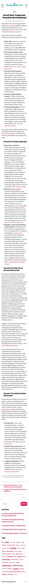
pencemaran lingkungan (9, 477)
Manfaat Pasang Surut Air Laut (11, 32)
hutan (20, 557)
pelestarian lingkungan (8, 133)
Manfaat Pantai (20, 187)
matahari (9, 568)
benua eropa (22, 545)
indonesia (6, 559)
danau (18, 548)
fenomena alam (6, 554)
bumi (13, 548)
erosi (11, 475)
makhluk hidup (17, 566)
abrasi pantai (9, 26)
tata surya (10, 574)
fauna (19, 551)
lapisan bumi (12, 562)
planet (22, 568)
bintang (4, 548)
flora (13, 554)
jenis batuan (14, 559)
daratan (23, 548)
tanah (4, 574)
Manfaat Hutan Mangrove (9, 346)
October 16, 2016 (19, 21)
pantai (22, 475)
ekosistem (9, 551)
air (3, 542)
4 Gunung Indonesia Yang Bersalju (13, 525)
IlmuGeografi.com (11, 581)
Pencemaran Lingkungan (11, 471)
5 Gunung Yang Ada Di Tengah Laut (14, 529)
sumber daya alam (15, 571)
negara (16, 569)
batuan (4, 545)
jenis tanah (5, 562)
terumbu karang (17, 233)
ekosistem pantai (18, 206)
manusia (4, 568)
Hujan (15, 556)
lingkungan (6, 565)
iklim (24, 556)
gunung (10, 556)
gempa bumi (19, 554)
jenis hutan (21, 559)
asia (14, 542)
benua (17, 545)
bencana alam (11, 545)
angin (11, 542)
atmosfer (18, 542)
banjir (22, 542)
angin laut (11, 47)
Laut (14, 11)
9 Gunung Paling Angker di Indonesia (14, 533)
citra (10, 21)
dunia (4, 551)
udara (16, 574)
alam (7, 542)
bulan (8, 548)
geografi (4, 556)
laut (17, 562)
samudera (5, 571)
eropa (15, 551)
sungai (23, 571)
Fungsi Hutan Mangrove (16, 222)
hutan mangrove (16, 189)
